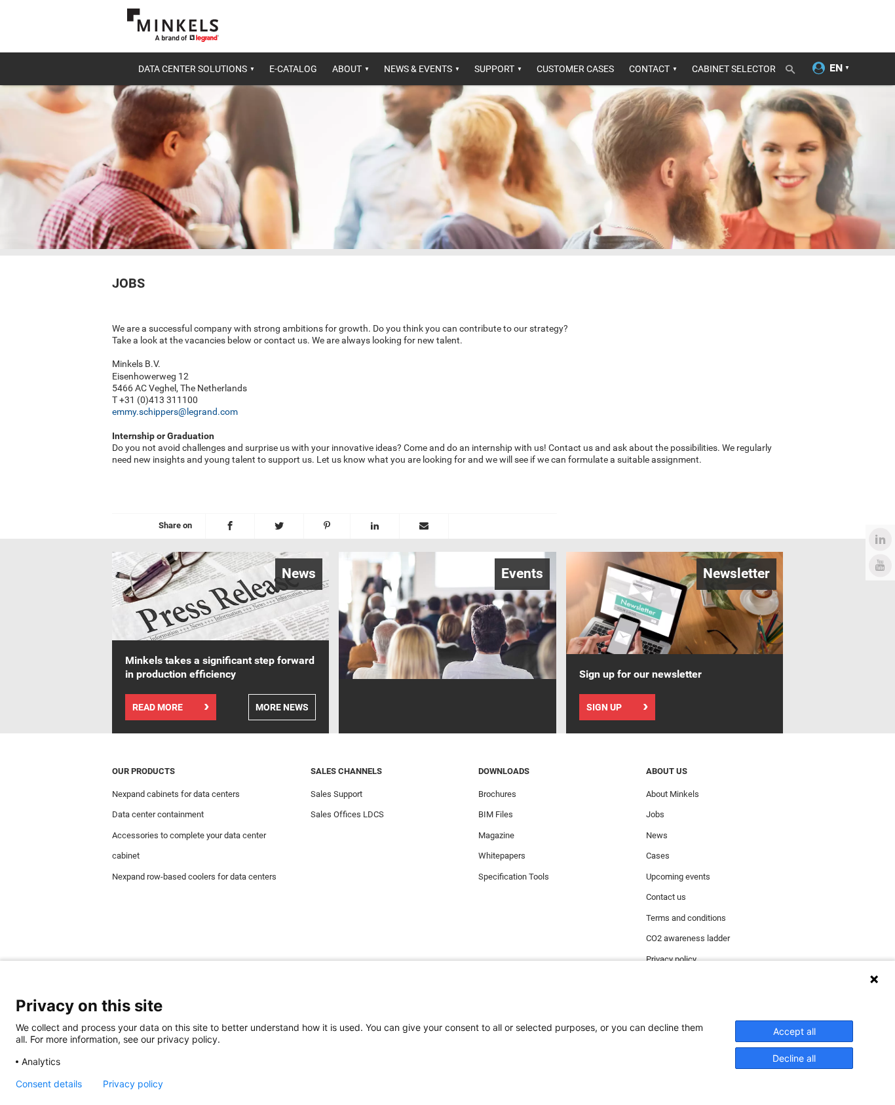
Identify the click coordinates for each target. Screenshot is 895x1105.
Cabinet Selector (734, 69)
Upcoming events (678, 877)
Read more (157, 707)
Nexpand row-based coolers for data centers (194, 877)
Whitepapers (501, 856)
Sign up (604, 707)
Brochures (497, 794)
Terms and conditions (686, 918)
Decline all (794, 1058)
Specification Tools (513, 877)
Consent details (49, 1084)
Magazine (496, 835)
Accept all (794, 1031)
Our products (143, 771)
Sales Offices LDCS (347, 814)
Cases (658, 856)
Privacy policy (671, 959)
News (657, 835)
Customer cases (575, 69)
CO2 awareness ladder (688, 938)
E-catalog (293, 69)
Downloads (503, 771)
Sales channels (346, 771)
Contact (649, 69)
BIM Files (495, 814)
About (347, 69)
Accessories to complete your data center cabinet (189, 845)
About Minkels (672, 794)
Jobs (655, 814)
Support (494, 69)
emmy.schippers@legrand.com (175, 411)
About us (666, 771)
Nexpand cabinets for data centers (176, 794)
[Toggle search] (795, 67)
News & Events (418, 69)
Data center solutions (192, 69)
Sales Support (336, 794)
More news (282, 707)
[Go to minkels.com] (173, 25)
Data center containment (158, 814)
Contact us (666, 897)
